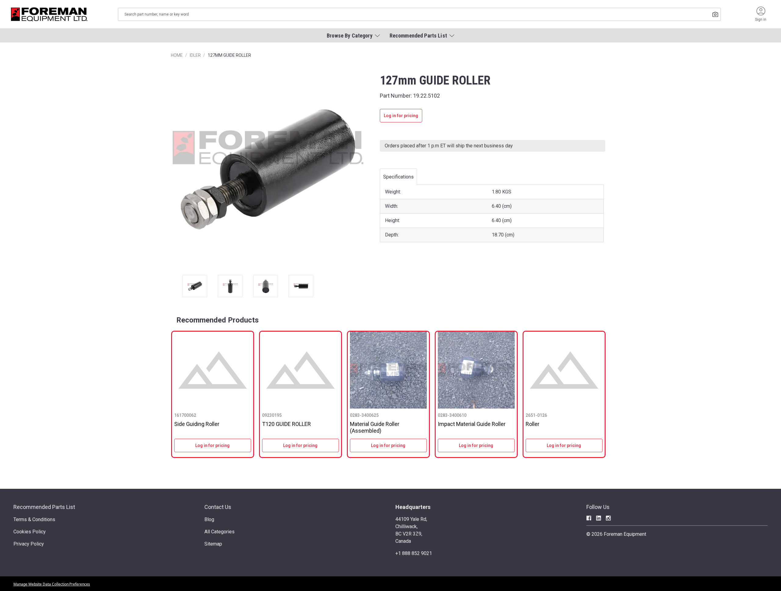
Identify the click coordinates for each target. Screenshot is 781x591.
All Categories (219, 532)
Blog (209, 519)
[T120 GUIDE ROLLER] (300, 370)
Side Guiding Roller (196, 424)
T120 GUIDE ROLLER (286, 424)
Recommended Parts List (44, 507)
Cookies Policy (29, 532)
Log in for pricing (401, 115)
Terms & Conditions (34, 519)
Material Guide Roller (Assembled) (374, 427)
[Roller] (564, 370)
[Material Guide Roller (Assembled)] (388, 370)
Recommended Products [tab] (217, 320)
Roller (532, 424)
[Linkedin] (598, 518)
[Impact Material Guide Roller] (476, 370)
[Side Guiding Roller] (212, 370)
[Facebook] (588, 518)
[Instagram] (608, 518)
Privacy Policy (28, 544)
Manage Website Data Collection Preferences (51, 584)
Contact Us (217, 507)
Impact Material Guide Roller (472, 424)
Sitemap (213, 544)
